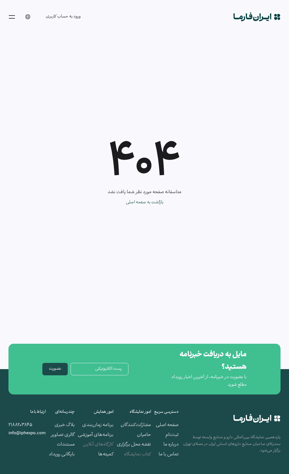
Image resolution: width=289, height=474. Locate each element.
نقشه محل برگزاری (134, 444)
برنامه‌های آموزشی (95, 435)
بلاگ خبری (64, 425)
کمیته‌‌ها (105, 454)
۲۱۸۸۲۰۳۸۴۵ (20, 425)
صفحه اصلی (167, 425)
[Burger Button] (12, 17)
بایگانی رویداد (62, 454)
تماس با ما (169, 454)
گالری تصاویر (63, 435)
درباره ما (171, 444)
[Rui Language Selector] (27, 17)
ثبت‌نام (172, 435)
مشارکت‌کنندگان (136, 425)
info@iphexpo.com (27, 433)
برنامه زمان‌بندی (97, 425)
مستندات (66, 444)
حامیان (144, 435)
